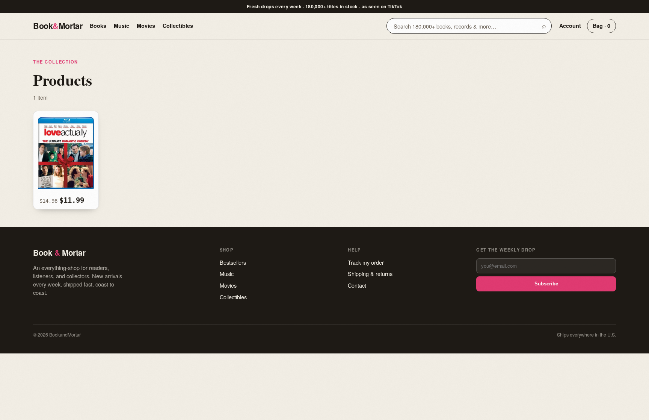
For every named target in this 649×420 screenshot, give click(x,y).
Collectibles (178, 25)
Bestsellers (233, 262)
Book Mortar (57, 26)
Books (98, 25)
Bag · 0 (601, 25)
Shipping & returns (370, 273)
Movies (146, 25)
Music (121, 25)
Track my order (366, 262)
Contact (357, 285)
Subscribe (546, 284)
